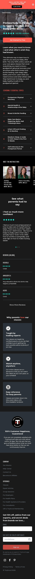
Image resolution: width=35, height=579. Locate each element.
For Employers (8, 495)
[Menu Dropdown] (32, 12)
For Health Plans (9, 498)
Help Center (7, 469)
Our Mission (7, 465)
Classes (5, 485)
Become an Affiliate (10, 475)
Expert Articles (8, 488)
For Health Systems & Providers (14, 502)
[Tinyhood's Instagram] (5, 560)
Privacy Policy (17, 554)
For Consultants (8, 505)
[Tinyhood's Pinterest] (15, 560)
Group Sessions (8, 492)
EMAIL (5, 525)
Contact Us (7, 472)
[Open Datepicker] (30, 539)
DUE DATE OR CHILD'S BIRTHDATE (13, 535)
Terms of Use (20, 567)
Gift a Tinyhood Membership (13, 509)
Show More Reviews (17, 305)
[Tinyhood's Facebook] (10, 560)
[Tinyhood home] (6, 12)
